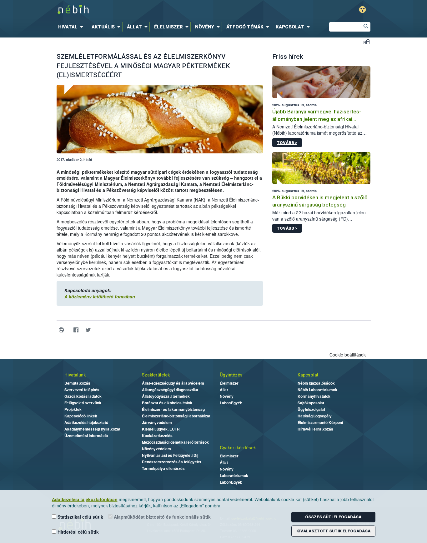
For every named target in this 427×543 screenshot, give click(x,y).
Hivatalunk (75, 374)
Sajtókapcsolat (311, 403)
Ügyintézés (231, 374)
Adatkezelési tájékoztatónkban (85, 499)
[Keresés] (365, 27)
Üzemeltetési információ (86, 435)
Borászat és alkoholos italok (167, 403)
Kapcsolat (308, 374)
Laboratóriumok (234, 475)
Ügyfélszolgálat (311, 409)
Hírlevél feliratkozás (315, 429)
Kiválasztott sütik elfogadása (333, 531)
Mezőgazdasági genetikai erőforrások (175, 442)
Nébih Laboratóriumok (317, 389)
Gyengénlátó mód (362, 9)
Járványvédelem (157, 422)
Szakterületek (156, 374)
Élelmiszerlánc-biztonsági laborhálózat (176, 416)
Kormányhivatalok (314, 396)
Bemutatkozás (77, 383)
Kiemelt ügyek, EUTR (161, 429)
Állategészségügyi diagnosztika (170, 389)
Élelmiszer (229, 383)
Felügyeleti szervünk (82, 403)
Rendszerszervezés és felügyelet (171, 462)
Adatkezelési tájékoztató (86, 422)
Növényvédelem (156, 448)
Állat (224, 389)
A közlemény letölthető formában (99, 296)
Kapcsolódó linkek (80, 416)
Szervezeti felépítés (81, 389)
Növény (227, 396)
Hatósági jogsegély (315, 416)
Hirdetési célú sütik (77, 532)
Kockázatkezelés (157, 435)
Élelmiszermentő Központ (320, 422)
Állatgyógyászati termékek (166, 396)
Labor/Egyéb (231, 403)
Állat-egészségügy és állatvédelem (173, 383)
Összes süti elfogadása (333, 517)
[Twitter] (88, 330)
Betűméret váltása (366, 41)
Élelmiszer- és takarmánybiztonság (173, 409)
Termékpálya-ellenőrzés (163, 468)
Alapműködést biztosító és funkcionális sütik (162, 517)
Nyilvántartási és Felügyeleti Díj (170, 455)
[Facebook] (76, 330)
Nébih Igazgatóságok (316, 383)
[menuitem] (72, 27)
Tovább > (287, 142)
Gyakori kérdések (238, 447)
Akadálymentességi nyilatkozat (92, 429)
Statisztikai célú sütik (79, 517)
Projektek (73, 409)
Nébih (147, 10)
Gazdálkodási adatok (83, 396)
